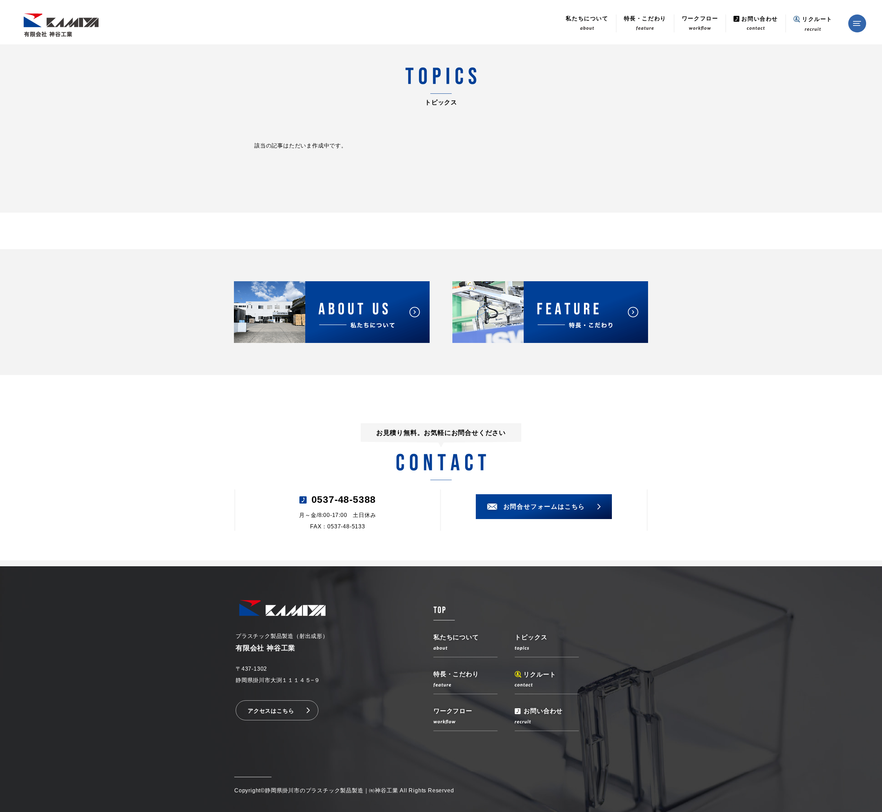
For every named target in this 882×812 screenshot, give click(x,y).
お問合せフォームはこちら (544, 506)
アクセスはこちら (271, 711)
